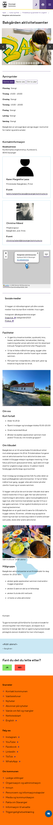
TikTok (9, 756)
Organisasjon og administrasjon (23, 783)
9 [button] (29, 63)
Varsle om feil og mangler (19, 711)
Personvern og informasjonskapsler (25, 792)
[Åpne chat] (48, 813)
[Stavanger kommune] (9, 4)
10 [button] (31, 63)
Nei (20, 667)
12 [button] (36, 63)
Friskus (8, 321)
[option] (26, 46)
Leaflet (7, 285)
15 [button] (44, 63)
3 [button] (14, 63)
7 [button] (24, 63)
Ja (7, 667)
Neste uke (20, 82)
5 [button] (19, 63)
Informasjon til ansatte (18, 807)
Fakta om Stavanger (16, 802)
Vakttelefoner (13, 696)
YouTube (11, 742)
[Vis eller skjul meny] (49, 4)
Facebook (11, 747)
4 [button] (16, 63)
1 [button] (9, 63)
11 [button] (34, 63)
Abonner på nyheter (17, 706)
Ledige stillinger (14, 778)
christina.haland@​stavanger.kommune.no (24, 240)
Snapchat (9, 318)
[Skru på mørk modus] (36, 4)
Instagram (11, 737)
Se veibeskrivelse (23, 260)
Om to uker (32, 82)
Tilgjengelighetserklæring (20, 812)
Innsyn (9, 787)
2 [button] (11, 63)
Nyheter (10, 701)
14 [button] (41, 63)
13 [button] (39, 63)
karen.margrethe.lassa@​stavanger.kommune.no (27, 194)
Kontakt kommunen (17, 691)
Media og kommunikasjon (20, 797)
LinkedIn (11, 751)
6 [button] (21, 63)
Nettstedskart (13, 715)
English (10, 720)
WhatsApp (12, 761)
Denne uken (8, 82)
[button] (3, 47)
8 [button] (26, 63)
